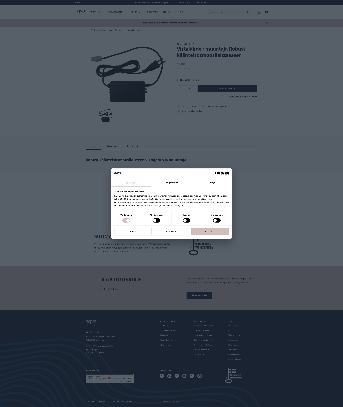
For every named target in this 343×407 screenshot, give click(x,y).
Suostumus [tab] (131, 183)
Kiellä (133, 231)
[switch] (156, 220)
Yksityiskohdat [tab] (171, 182)
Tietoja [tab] (212, 182)
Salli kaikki (210, 231)
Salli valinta (171, 231)
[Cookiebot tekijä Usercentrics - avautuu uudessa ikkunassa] (217, 174)
